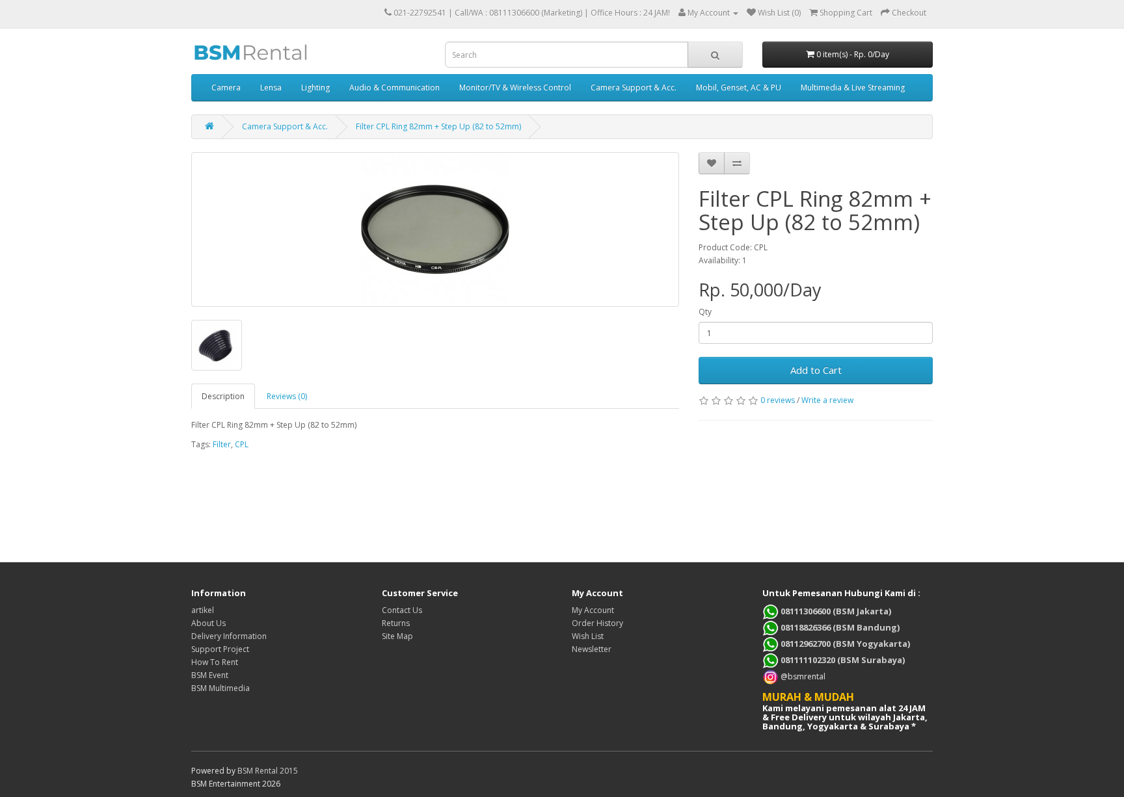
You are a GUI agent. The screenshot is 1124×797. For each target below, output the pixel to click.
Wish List (588, 636)
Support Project (220, 649)
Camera (226, 87)
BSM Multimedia (220, 688)
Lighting (315, 87)
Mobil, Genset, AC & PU (738, 87)
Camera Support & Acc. (633, 87)
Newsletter (591, 649)
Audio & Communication (394, 87)
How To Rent (214, 662)
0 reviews (777, 400)
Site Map (397, 636)
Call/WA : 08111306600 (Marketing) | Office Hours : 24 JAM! (562, 12)
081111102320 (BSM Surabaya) (842, 660)
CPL (241, 444)
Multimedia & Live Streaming (853, 87)
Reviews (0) (287, 396)
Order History (597, 623)
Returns (396, 623)
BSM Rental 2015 (267, 770)
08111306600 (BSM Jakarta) (835, 611)
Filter (222, 444)
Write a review (827, 400)
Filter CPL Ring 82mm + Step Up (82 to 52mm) (438, 126)
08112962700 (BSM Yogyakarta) (844, 643)
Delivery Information (229, 636)
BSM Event (209, 675)
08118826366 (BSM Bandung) (839, 627)
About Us (208, 623)
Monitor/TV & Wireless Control (515, 87)
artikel (202, 610)
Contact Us (402, 610)
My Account (593, 610)
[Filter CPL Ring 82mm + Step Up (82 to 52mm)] (435, 229)
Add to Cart (816, 369)
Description (223, 396)
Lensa (271, 87)
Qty (705, 311)
